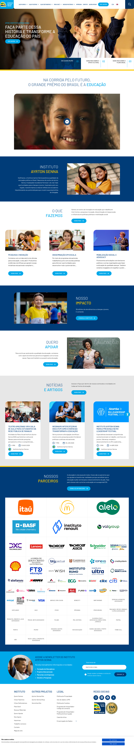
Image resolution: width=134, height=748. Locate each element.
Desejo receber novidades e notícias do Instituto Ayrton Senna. (99, 674)
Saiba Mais (49, 364)
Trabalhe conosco (20, 724)
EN (113, 4)
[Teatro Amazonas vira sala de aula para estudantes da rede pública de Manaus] (23, 411)
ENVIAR (119, 674)
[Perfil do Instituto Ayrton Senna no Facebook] (107, 697)
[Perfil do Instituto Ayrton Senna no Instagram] (95, 697)
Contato (17, 727)
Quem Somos (18, 696)
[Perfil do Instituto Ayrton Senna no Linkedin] (101, 697)
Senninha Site (36, 703)
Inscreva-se (90, 662)
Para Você (17, 706)
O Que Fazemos (19, 700)
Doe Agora (17, 717)
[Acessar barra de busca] (129, 4)
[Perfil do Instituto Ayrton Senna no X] (113, 697)
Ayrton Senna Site (38, 696)
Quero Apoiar (18, 713)
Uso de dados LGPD (63, 700)
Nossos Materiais (20, 710)
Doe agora (103, 4)
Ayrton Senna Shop (38, 700)
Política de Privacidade (64, 696)
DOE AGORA (11, 41)
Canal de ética (61, 717)
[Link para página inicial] (7, 4)
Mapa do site (18, 731)
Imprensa (17, 720)
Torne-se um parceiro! (77, 488)
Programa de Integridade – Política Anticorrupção (66, 713)
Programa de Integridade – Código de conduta (66, 707)
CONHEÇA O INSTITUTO (85, 318)
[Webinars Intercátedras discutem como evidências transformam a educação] (67, 411)
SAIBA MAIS (77, 221)
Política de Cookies (63, 703)
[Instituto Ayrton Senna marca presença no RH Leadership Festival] (111, 411)
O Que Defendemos (20, 703)
